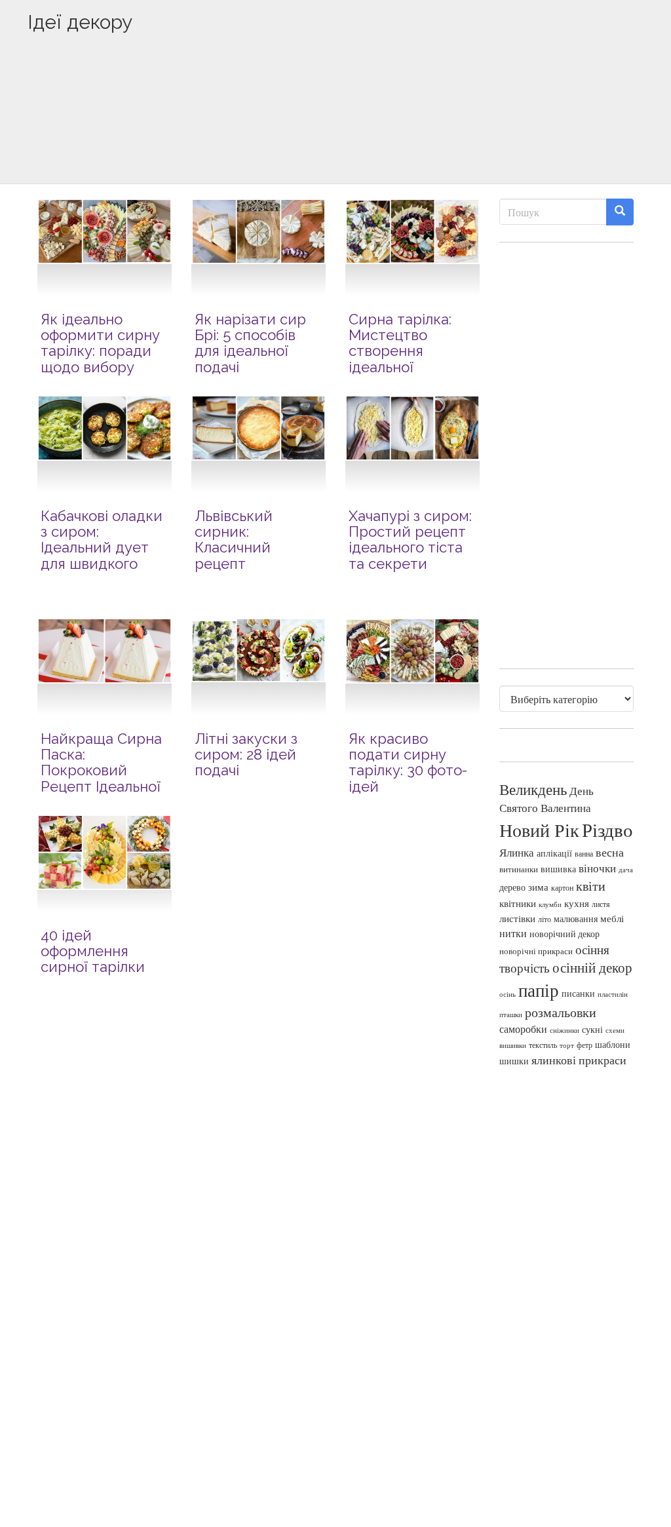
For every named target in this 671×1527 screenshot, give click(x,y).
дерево (512, 887)
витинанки (518, 869)
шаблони (612, 1044)
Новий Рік (539, 830)
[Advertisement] (335, 129)
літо (544, 919)
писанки (578, 993)
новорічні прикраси (536, 951)
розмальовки (560, 1012)
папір (538, 989)
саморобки (523, 1029)
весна (610, 852)
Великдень (533, 789)
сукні (592, 1029)
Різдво (607, 829)
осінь (507, 994)
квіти (590, 886)
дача (626, 869)
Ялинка (516, 852)
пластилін (613, 994)
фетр (584, 1044)
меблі (612, 918)
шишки (514, 1061)
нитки (513, 933)
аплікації (554, 853)
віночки (597, 868)
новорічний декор (564, 934)
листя (601, 904)
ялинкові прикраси (578, 1060)
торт (567, 1045)
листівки (517, 918)
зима (538, 887)
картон (562, 888)
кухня (576, 903)
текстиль (543, 1044)
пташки (510, 1014)
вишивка (558, 868)
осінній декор (592, 967)
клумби (550, 904)
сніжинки (564, 1030)
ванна (584, 854)
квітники (517, 903)
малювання (576, 918)
